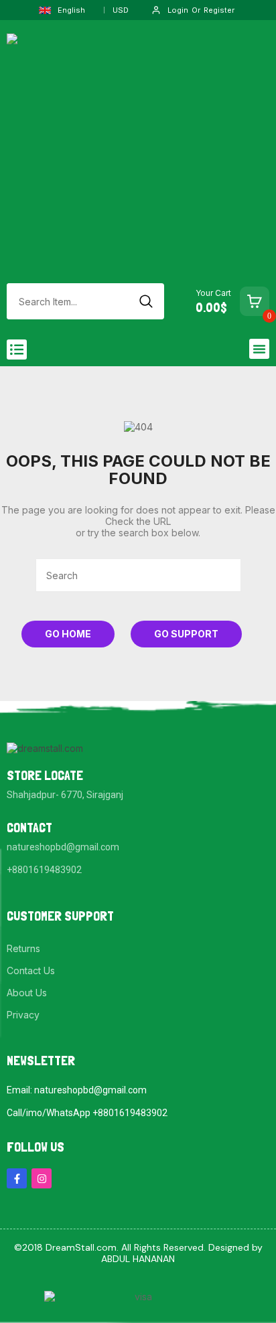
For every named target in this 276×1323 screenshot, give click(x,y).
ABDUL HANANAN (138, 1259)
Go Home (68, 633)
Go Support (186, 633)
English (71, 10)
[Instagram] (41, 1178)
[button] (17, 349)
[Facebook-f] (17, 1178)
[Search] (146, 301)
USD (121, 10)
